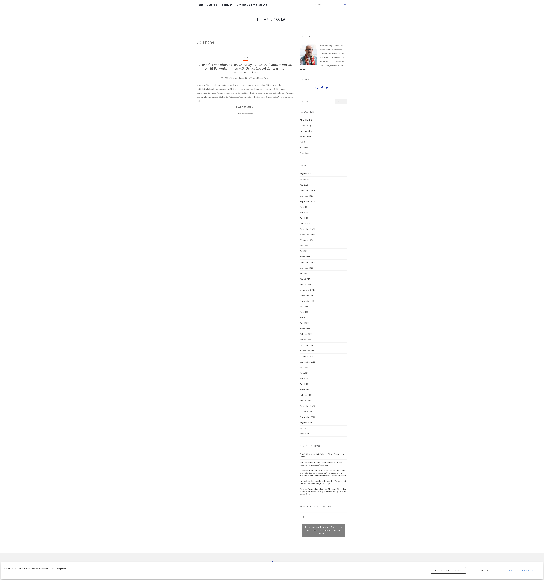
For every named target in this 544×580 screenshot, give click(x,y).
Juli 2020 (304, 428)
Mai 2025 (304, 212)
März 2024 (305, 256)
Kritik (245, 58)
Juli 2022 (304, 306)
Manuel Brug (262, 78)
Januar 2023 (305, 284)
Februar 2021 (306, 395)
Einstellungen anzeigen (522, 570)
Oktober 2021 (306, 356)
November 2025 (307, 190)
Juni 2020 (304, 433)
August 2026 (306, 173)
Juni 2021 (304, 373)
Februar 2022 (306, 334)
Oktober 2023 (306, 268)
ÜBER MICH (213, 5)
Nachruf (304, 147)
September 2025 (307, 201)
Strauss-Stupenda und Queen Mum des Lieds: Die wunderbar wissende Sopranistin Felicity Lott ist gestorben (323, 491)
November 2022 (307, 295)
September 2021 (307, 362)
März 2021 (305, 389)
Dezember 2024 (307, 229)
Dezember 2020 (307, 406)
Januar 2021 (305, 400)
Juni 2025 (304, 207)
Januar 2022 (305, 339)
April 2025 (305, 218)
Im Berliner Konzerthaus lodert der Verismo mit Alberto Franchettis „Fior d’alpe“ (323, 482)
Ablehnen (485, 570)
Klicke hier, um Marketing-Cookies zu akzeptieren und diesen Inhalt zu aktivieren (323, 530)
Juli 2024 (304, 245)
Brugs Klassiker (272, 19)
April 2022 (304, 323)
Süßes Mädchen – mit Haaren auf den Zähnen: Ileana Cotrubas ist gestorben (321, 463)
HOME (200, 5)
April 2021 (304, 384)
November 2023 (307, 262)
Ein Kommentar (245, 113)
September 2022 (307, 301)
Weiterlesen (245, 107)
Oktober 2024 (306, 240)
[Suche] (345, 5)
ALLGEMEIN (306, 120)
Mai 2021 (304, 378)
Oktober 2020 (306, 411)
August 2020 (306, 422)
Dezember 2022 (307, 290)
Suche (341, 101)
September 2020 (307, 417)
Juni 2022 (304, 312)
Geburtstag (305, 125)
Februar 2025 (306, 223)
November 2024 (307, 234)
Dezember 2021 (307, 345)
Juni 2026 (304, 179)
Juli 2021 (304, 367)
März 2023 (305, 279)
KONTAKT (227, 5)
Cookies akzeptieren (448, 570)
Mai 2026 (304, 185)
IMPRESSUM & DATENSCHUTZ (251, 5)
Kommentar (305, 136)
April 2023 (304, 273)
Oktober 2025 (306, 196)
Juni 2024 (304, 251)
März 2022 (305, 328)
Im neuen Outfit (307, 131)
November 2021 (307, 351)
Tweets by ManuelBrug (323, 530)
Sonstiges (304, 153)
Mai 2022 (304, 317)
